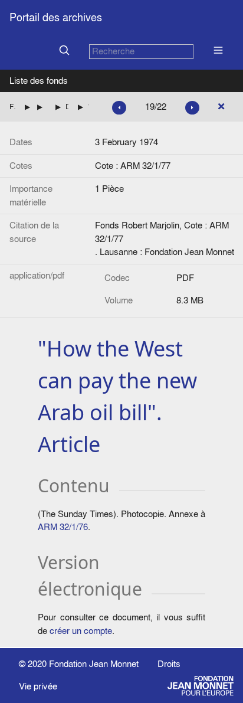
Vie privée (38, 686)
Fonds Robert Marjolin (12, 107)
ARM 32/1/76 (63, 527)
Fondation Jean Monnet (94, 664)
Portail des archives (55, 17)
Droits (168, 664)
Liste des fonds (38, 80)
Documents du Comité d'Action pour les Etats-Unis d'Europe (66, 107)
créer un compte (81, 630)
